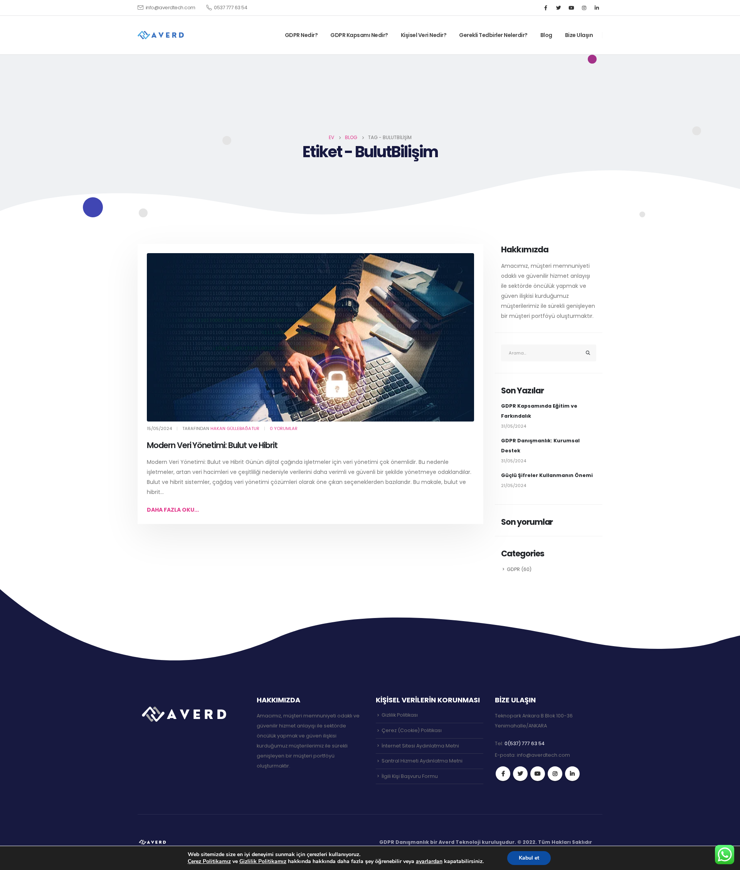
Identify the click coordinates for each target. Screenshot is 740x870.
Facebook (503, 773)
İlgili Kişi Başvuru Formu (410, 776)
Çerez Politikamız (209, 861)
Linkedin (572, 773)
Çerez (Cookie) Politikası (412, 730)
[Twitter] (558, 7)
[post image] (310, 337)
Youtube (537, 773)
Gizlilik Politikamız (262, 861)
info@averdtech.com (170, 7)
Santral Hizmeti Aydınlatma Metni (422, 760)
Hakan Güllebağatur (234, 428)
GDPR (513, 569)
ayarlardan (429, 861)
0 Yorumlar (284, 428)
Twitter (520, 773)
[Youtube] (571, 7)
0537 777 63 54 (230, 7)
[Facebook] (545, 7)
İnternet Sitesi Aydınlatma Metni (420, 745)
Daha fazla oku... (173, 510)
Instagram (555, 773)
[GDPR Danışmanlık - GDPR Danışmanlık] (153, 842)
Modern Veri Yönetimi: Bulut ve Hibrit (212, 445)
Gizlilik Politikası (400, 715)
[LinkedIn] (596, 7)
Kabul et (529, 858)
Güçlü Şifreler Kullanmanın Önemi (547, 475)
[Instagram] (584, 7)
